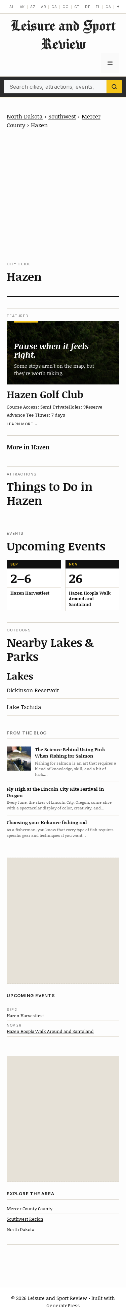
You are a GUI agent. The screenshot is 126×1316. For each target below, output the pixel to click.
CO (65, 7)
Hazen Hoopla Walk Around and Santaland (50, 1031)
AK (22, 7)
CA (54, 7)
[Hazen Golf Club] (63, 352)
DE (87, 7)
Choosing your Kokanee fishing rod (47, 822)
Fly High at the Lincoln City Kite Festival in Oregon (55, 792)
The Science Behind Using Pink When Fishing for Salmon (70, 752)
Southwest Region (25, 1219)
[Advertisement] (63, 195)
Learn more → (22, 424)
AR (43, 7)
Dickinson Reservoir (33, 690)
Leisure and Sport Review (63, 34)
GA (108, 7)
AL (11, 7)
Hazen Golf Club (45, 394)
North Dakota (25, 116)
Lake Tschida (24, 707)
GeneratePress (63, 1305)
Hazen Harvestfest (25, 1016)
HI (119, 7)
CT (77, 7)
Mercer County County (29, 1209)
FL (98, 7)
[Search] (114, 86)
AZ (33, 7)
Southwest (62, 116)
